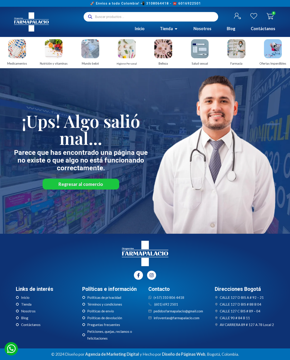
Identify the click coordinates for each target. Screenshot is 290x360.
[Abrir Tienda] (176, 29)
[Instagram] (151, 275)
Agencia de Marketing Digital (112, 354)
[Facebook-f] (138, 275)
